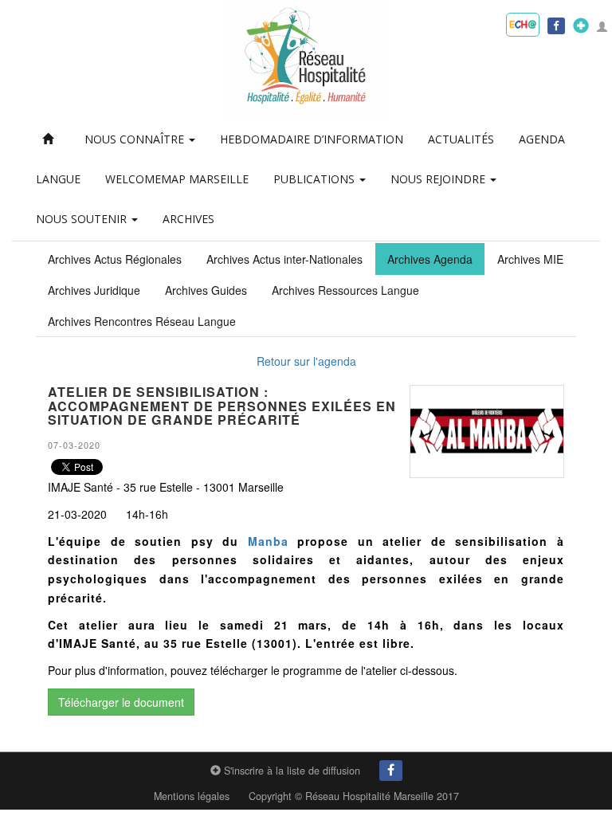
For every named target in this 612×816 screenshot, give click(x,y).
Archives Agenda (430, 259)
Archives (188, 218)
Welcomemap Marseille (177, 178)
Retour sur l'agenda (306, 361)
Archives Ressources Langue (345, 290)
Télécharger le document (121, 702)
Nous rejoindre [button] (439, 178)
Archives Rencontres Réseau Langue (142, 321)
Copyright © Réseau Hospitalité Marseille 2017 (354, 796)
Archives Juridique (94, 290)
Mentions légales (192, 796)
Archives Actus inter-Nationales (284, 259)
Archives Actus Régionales (115, 259)
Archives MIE (530, 259)
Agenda (542, 139)
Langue (58, 178)
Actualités (461, 139)
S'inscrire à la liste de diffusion (290, 770)
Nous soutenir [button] (83, 218)
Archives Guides (206, 290)
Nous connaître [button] (135, 139)
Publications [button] (315, 178)
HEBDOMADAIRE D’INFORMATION (311, 139)
